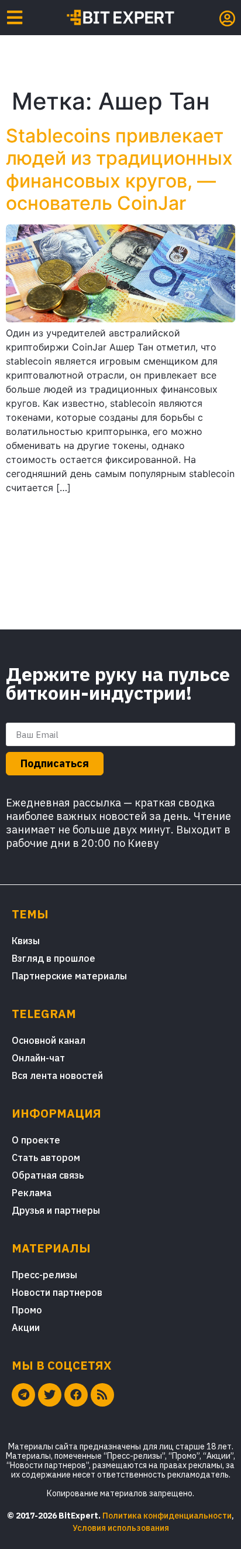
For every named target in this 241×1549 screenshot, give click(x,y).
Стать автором (46, 1157)
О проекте (36, 1140)
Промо (27, 1310)
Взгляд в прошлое (53, 958)
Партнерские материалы (69, 976)
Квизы (26, 941)
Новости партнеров (57, 1292)
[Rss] (102, 1395)
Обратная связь (48, 1175)
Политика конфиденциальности (167, 1515)
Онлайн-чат (38, 1058)
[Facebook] (76, 1395)
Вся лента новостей (57, 1075)
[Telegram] (23, 1395)
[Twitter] (49, 1395)
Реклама (31, 1193)
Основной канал (48, 1040)
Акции (26, 1327)
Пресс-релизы (44, 1275)
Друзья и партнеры (56, 1210)
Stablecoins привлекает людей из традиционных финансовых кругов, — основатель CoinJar (119, 169)
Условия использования (121, 1528)
